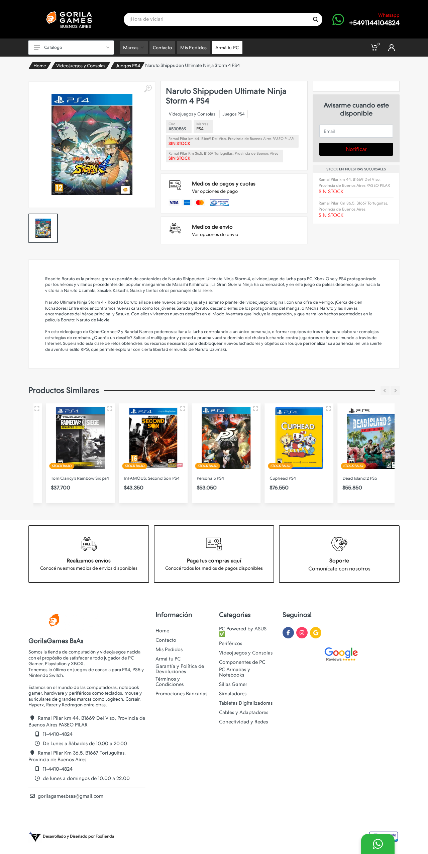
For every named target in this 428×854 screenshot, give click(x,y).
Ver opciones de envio (215, 234)
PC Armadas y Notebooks (234, 672)
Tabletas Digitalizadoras (246, 703)
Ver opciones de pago (215, 191)
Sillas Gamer (233, 684)
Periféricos (230, 643)
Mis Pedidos (169, 649)
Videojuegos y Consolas (80, 65)
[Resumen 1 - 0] (98, 408)
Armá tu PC (168, 659)
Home (39, 65)
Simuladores (232, 693)
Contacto (165, 640)
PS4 (200, 128)
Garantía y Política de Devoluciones (179, 669)
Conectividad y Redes (243, 721)
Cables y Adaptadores (243, 712)
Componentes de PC (242, 662)
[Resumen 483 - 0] (243, 408)
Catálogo (53, 47)
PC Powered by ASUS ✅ (242, 631)
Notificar (356, 149)
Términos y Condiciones (169, 681)
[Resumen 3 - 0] (316, 408)
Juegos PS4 (128, 65)
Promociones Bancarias (181, 693)
